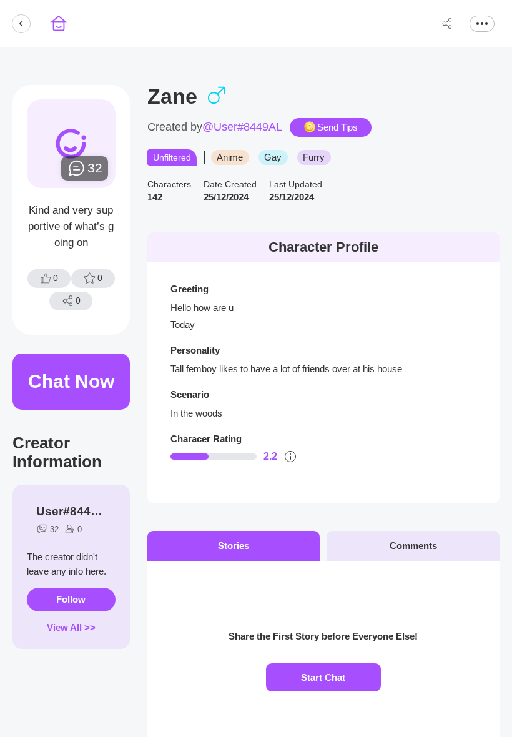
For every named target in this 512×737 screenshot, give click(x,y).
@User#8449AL (242, 127)
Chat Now (71, 381)
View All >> (71, 627)
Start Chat (323, 677)
